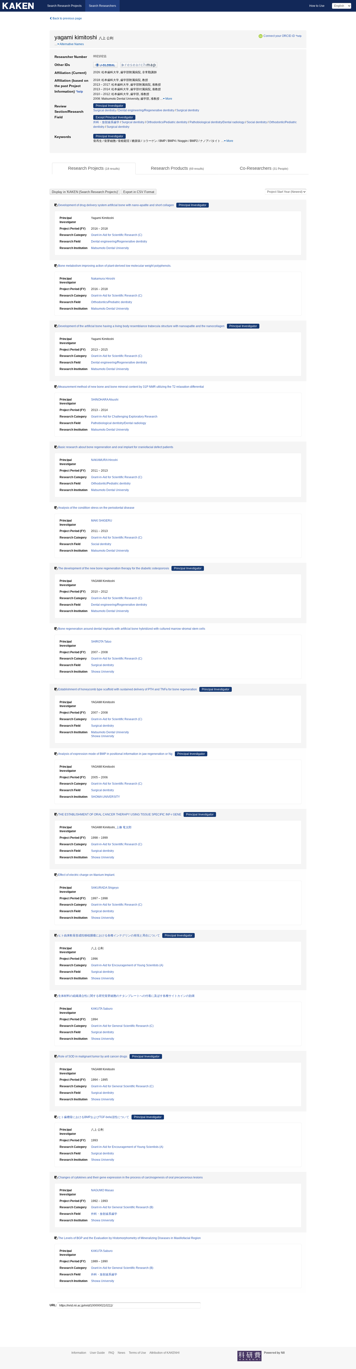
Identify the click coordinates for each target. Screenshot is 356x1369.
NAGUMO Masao (102, 1190)
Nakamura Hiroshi (103, 278)
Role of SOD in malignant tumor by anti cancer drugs (92, 1056)
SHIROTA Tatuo (101, 641)
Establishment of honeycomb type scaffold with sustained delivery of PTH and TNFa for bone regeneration (127, 689)
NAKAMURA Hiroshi (104, 460)
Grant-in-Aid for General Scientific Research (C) (122, 1026)
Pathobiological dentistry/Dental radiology (217, 122)
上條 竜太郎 (124, 827)
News (121, 1352)
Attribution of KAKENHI (164, 1352)
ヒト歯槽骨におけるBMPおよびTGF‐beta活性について (93, 1117)
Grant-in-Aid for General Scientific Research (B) (122, 1207)
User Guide (97, 1352)
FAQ (111, 1352)
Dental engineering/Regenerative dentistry (146, 110)
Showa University (102, 671)
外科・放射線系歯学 (106, 122)
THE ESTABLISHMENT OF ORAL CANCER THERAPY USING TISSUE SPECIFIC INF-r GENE (119, 814)
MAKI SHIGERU (101, 520)
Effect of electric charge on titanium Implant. (86, 875)
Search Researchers (102, 6)
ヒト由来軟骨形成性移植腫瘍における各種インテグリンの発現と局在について (109, 935)
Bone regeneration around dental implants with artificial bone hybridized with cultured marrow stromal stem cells (131, 628)
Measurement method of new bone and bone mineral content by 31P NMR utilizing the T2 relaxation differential (131, 386)
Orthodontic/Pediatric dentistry (111, 483)
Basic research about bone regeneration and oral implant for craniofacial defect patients (115, 447)
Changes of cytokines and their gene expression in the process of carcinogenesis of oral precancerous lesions (130, 1177)
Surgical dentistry (104, 110)
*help (299, 35)
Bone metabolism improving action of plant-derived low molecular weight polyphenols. (114, 265)
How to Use (317, 6)
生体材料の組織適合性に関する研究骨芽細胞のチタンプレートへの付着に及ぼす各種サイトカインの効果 (126, 996)
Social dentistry (257, 122)
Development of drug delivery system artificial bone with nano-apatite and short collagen (116, 205)
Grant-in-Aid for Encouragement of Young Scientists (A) (127, 965)
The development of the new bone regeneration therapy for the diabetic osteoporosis (113, 568)
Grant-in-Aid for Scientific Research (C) (116, 235)
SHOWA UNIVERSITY (105, 796)
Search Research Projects (64, 6)
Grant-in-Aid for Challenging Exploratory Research (124, 416)
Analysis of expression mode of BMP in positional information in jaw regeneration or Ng (115, 754)
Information (78, 1352)
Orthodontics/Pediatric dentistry (167, 122)
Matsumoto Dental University (110, 248)
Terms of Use (137, 1352)
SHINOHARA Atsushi (104, 399)
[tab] (94, 168)
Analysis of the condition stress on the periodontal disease (96, 507)
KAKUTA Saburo (102, 1008)
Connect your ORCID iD (279, 36)
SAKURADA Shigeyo (105, 887)
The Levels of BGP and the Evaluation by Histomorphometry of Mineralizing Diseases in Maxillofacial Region (129, 1238)
